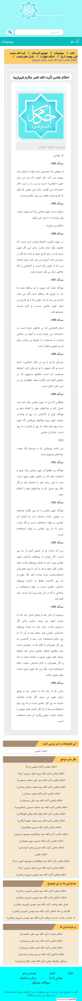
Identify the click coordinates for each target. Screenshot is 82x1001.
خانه (72, 53)
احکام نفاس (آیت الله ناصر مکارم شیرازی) (41, 947)
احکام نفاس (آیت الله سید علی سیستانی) (41, 800)
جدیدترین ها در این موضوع (62, 883)
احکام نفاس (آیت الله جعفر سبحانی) (41, 793)
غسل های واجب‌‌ (25, 56)
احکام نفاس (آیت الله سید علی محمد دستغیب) (41, 780)
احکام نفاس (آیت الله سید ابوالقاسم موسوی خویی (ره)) (41, 861)
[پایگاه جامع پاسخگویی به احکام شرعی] (41, 11)
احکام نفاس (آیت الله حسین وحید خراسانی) (41, 847)
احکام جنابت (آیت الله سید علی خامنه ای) (41, 934)
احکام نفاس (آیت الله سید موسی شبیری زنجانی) (41, 874)
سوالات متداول (41, 982)
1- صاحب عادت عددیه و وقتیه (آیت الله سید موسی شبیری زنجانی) (41, 918)
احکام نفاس (41, 751)
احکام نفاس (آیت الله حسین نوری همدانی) (41, 841)
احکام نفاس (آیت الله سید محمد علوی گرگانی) (41, 820)
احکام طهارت (47, 56)
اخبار (52, 973)
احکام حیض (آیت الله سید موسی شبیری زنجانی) (41, 891)
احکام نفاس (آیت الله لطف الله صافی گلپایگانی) (41, 814)
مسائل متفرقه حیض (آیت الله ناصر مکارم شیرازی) (41, 961)
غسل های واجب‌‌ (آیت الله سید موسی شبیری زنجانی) (41, 904)
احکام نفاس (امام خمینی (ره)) (41, 766)
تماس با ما (55, 978)
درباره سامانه (28, 978)
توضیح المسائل (39, 53)
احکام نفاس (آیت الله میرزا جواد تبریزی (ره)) (41, 773)
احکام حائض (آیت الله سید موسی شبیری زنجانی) (41, 897)
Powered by (66, 999)
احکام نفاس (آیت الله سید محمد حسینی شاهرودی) (41, 807)
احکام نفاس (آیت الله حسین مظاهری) (41, 827)
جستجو (10, 32)
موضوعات (7, 41)
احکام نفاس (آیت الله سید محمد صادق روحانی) (41, 787)
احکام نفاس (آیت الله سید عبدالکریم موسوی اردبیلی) (41, 834)
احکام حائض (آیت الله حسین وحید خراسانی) (41, 954)
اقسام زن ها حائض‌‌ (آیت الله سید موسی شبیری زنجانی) (41, 911)
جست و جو (29, 973)
